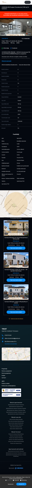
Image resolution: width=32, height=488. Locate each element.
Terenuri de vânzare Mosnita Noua (16, 434)
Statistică (16, 480)
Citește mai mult (6, 61)
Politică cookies (6, 383)
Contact (4, 377)
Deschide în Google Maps (11, 343)
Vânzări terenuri (16, 432)
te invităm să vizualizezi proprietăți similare (16, 15)
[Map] (16, 203)
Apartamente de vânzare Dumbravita (16, 414)
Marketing (24, 480)
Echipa (3, 375)
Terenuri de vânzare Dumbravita (16, 439)
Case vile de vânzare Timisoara (16, 425)
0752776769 (8, 335)
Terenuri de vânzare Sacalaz (16, 435)
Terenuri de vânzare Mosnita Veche (16, 441)
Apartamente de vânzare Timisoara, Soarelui (16, 408)
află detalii (18, 477)
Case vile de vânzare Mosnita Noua (16, 421)
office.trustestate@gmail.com (12, 338)
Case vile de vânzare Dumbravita (16, 423)
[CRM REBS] (19, 468)
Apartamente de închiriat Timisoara (16, 451)
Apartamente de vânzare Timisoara (16, 404)
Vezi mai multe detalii (16, 248)
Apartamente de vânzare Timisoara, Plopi (16, 410)
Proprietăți (4, 368)
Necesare (9, 480)
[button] (2, 27)
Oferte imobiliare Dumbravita (9, 64)
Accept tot (21, 484)
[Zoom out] (30, 215)
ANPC (3, 381)
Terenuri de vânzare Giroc (16, 443)
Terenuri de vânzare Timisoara (16, 437)
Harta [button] (29, 33)
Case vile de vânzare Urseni (16, 428)
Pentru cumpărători (7, 371)
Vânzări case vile (16, 417)
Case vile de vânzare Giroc (16, 426)
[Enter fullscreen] (30, 192)
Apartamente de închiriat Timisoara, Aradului (16, 453)
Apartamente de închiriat (16, 449)
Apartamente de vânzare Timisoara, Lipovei (16, 412)
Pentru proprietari (6, 373)
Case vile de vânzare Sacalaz (16, 419)
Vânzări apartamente (16, 402)
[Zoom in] (30, 213)
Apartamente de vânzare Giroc (16, 406)
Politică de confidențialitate (9, 385)
